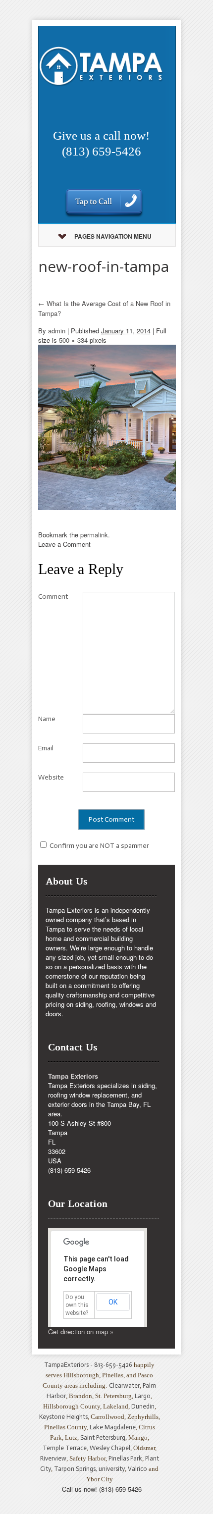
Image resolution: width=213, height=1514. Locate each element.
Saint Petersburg (102, 1437)
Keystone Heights (63, 1416)
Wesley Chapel (110, 1448)
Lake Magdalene (113, 1427)
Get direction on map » (80, 1331)
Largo (143, 1396)
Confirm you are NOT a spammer (98, 845)
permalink (94, 534)
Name (46, 719)
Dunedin (143, 1406)
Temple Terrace (65, 1448)
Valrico (137, 1468)
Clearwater (124, 1385)
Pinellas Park (125, 1458)
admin (56, 330)
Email (45, 748)
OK (112, 1302)
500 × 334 (73, 340)
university (112, 1468)
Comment (53, 596)
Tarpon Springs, (76, 1468)
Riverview (53, 1458)
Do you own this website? (77, 1305)
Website (51, 777)
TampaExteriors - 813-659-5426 (88, 1364)
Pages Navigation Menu (113, 236)
